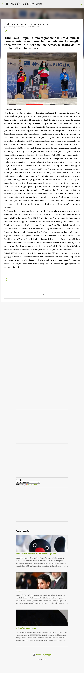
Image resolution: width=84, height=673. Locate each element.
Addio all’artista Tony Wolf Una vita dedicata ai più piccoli (37, 554)
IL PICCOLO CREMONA (24, 4)
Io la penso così (21, 591)
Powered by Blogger (43, 655)
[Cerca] (81, 3)
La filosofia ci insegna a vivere (26, 628)
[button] (5, 31)
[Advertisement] (42, 320)
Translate (33, 485)
